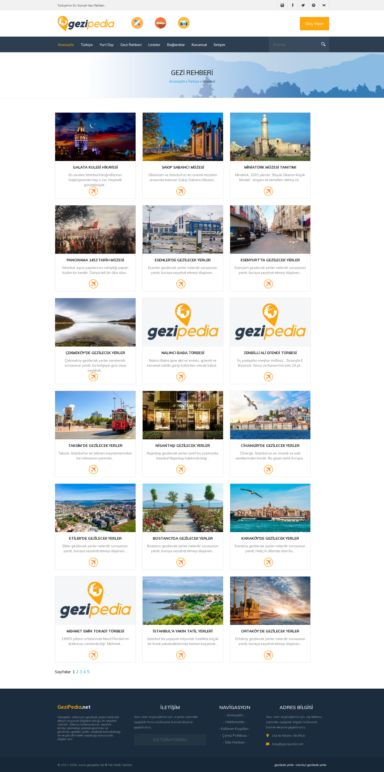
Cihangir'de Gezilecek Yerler (270, 445)
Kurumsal (199, 44)
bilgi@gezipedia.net (287, 744)
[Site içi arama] (323, 44)
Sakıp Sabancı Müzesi (183, 167)
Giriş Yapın (314, 23)
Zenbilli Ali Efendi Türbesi (270, 352)
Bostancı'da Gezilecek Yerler (183, 538)
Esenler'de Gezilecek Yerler (183, 260)
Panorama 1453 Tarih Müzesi (95, 260)
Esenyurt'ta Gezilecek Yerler (270, 260)
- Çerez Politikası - (234, 735)
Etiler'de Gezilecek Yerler (95, 538)
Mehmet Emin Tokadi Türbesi (95, 631)
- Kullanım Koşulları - (235, 729)
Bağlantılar (176, 44)
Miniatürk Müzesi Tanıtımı (270, 167)
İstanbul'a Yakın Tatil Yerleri (183, 631)
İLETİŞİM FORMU (170, 739)
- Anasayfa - (235, 715)
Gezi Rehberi (131, 44)
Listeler (154, 44)
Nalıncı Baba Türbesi (182, 352)
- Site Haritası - (235, 742)
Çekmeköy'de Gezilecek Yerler (95, 352)
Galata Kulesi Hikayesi (95, 167)
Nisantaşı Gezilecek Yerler (182, 445)
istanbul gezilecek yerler (311, 765)
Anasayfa (66, 44)
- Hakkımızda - (235, 722)
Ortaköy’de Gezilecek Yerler (270, 631)
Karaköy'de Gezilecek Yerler (270, 538)
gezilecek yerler (284, 765)
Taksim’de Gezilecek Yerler (95, 445)
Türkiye (86, 44)
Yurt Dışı (107, 44)
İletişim (219, 44)
